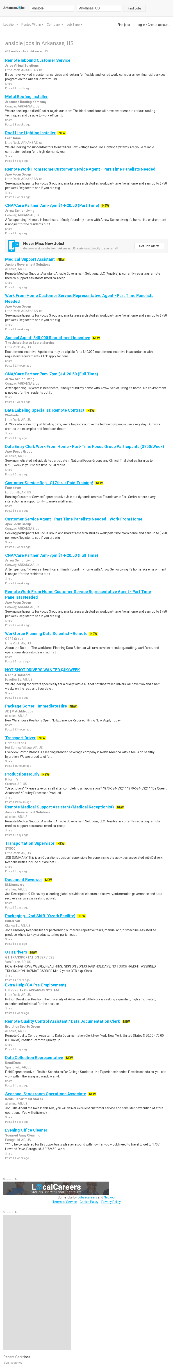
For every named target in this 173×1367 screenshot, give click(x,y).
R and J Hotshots (18, 675)
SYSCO (10, 848)
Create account (159, 25)
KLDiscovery (14, 885)
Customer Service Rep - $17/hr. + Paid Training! (49, 482)
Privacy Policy (111, 1202)
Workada (12, 415)
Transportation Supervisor (30, 843)
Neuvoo (109, 1197)
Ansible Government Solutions (27, 264)
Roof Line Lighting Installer (30, 132)
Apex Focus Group (18, 451)
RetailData (13, 1063)
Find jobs (124, 25)
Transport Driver (20, 737)
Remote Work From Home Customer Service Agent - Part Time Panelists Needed (80, 169)
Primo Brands (15, 743)
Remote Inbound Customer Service (37, 60)
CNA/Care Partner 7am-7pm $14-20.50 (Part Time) (52, 205)
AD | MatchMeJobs (19, 711)
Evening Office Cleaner (26, 1130)
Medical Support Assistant (30, 259)
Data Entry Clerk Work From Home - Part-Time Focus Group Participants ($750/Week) (84, 446)
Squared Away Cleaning (22, 1135)
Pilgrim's (11, 779)
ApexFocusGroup (18, 174)
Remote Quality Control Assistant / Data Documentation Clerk (62, 1021)
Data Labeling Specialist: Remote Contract (44, 410)
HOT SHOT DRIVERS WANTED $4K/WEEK (42, 669)
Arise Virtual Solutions (22, 65)
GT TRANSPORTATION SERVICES (30, 957)
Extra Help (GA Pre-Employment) (35, 985)
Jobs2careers (87, 1197)
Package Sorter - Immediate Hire (36, 706)
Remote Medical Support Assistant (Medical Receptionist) (59, 807)
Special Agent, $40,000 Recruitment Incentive (47, 337)
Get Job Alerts (149, 246)
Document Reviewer (23, 879)
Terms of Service (64, 1202)
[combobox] (99, 8)
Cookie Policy (89, 1202)
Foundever (13, 488)
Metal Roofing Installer (26, 96)
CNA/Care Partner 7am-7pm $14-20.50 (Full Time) (51, 374)
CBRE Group (14, 639)
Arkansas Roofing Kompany (25, 102)
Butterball (12, 921)
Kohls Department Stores (24, 1099)
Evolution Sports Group (22, 1026)
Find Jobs (134, 8)
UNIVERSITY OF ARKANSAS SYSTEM (32, 990)
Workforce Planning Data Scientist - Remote (46, 633)
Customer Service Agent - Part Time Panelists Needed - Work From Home (73, 519)
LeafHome (13, 138)
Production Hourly (22, 774)
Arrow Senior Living (19, 210)
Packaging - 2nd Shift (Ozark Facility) (40, 915)
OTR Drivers (16, 952)
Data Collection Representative (34, 1057)
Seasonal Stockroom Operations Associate (45, 1093)
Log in (141, 25)
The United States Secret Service (30, 343)
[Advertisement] (37, 1282)
